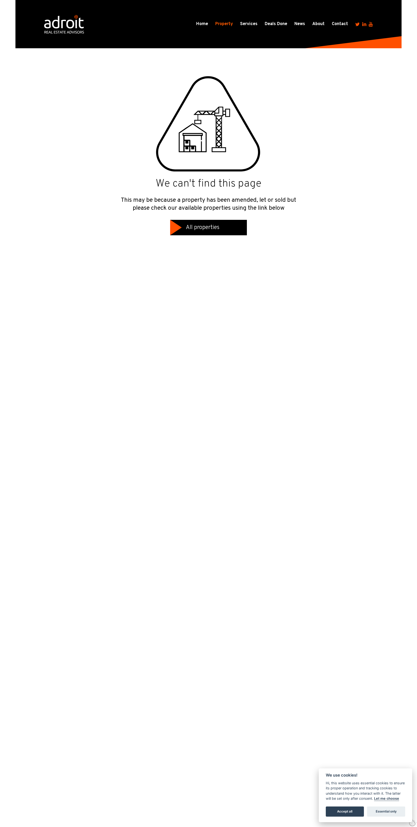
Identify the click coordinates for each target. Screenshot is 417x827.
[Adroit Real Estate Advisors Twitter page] (357, 24)
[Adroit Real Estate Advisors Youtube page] (371, 24)
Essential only (386, 811)
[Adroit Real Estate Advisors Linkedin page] (364, 24)
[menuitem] (202, 24)
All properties (202, 227)
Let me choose (386, 799)
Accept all (344, 811)
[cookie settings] (412, 822)
